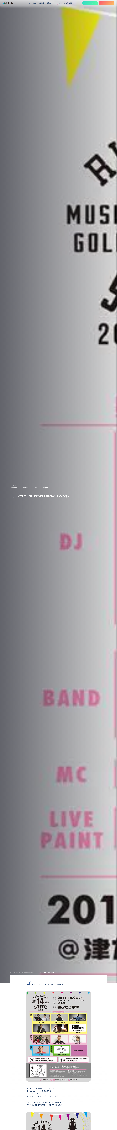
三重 (36, 488)
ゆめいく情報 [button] (58, 3)
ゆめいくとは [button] (32, 3)
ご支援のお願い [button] (68, 3)
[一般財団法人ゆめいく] (12, 972)
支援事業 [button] (41, 3)
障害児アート (47, 488)
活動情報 (25, 488)
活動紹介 (49, 3)
